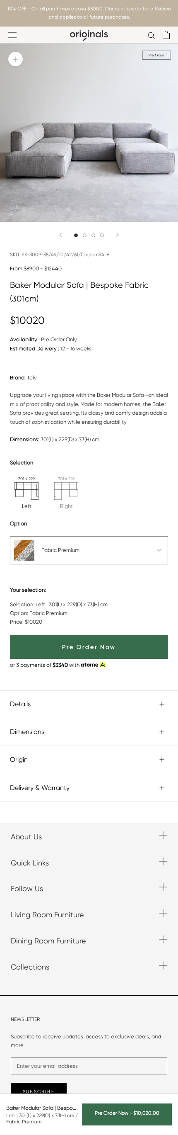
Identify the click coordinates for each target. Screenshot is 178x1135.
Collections (30, 966)
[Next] (117, 235)
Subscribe (39, 1091)
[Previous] (60, 235)
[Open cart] (166, 35)
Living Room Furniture (47, 914)
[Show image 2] (85, 235)
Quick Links (30, 862)
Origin (19, 759)
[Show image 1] (76, 235)
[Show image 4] (102, 235)
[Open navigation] (12, 35)
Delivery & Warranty (40, 788)
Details (20, 704)
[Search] (151, 35)
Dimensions (27, 732)
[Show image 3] (93, 235)
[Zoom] (15, 59)
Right (66, 506)
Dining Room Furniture (48, 940)
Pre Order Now (88, 647)
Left (26, 506)
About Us (26, 836)
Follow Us (27, 888)
